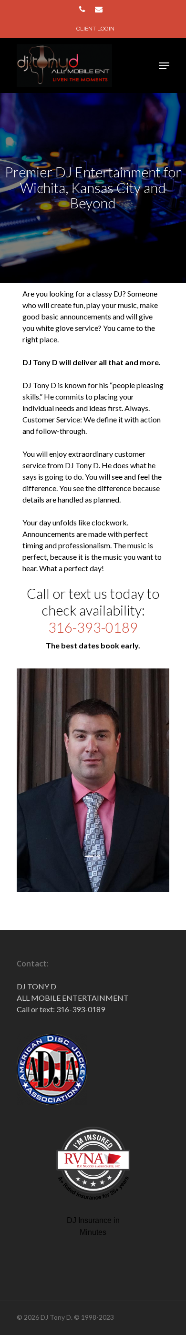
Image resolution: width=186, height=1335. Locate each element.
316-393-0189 (93, 627)
